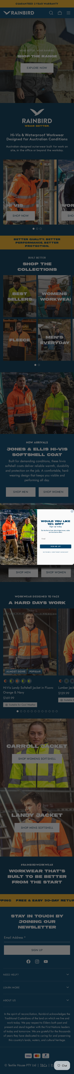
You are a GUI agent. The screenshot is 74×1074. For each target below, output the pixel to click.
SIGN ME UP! (55, 546)
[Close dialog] (72, 511)
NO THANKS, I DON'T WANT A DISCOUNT (55, 552)
